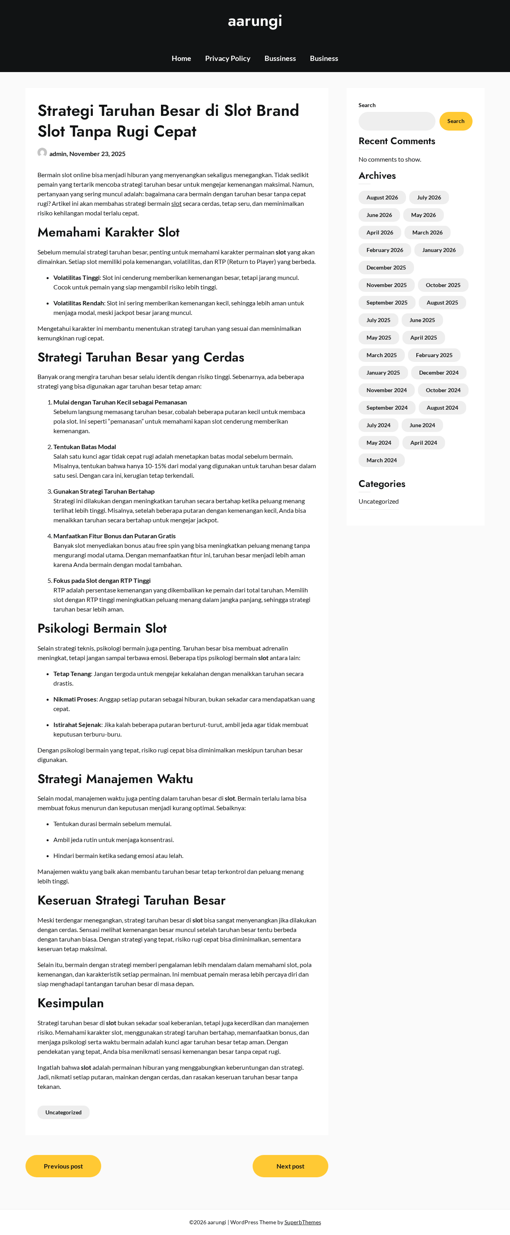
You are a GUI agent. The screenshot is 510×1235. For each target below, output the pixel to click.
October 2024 (443, 390)
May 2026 (423, 214)
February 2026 (385, 249)
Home (181, 58)
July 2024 (378, 425)
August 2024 (442, 407)
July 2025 (378, 320)
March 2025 (382, 355)
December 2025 (386, 267)
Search (367, 105)
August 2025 (442, 302)
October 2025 (443, 284)
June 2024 (422, 425)
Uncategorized (63, 1112)
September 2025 (387, 302)
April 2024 (423, 442)
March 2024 (382, 460)
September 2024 (387, 407)
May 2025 (379, 337)
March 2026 (427, 232)
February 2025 (434, 355)
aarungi (255, 20)
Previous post (63, 1166)
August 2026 (382, 197)
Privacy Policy (228, 58)
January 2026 (439, 249)
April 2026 (380, 232)
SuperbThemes (302, 1222)
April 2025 (423, 337)
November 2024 (387, 390)
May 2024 (379, 442)
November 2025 (387, 284)
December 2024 (439, 372)
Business (324, 58)
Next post (290, 1166)
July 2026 (429, 197)
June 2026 (379, 214)
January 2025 (383, 372)
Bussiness (280, 58)
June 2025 (422, 320)
